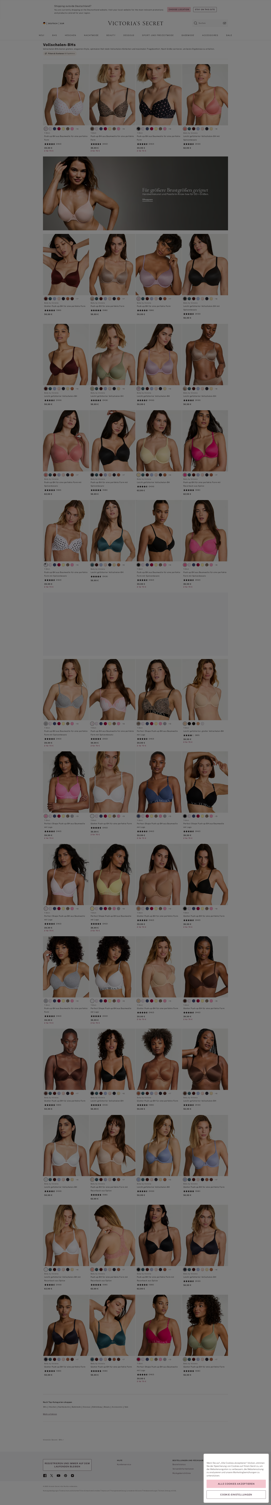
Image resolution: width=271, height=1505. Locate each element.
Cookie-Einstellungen (236, 1494)
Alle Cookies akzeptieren (236, 1483)
